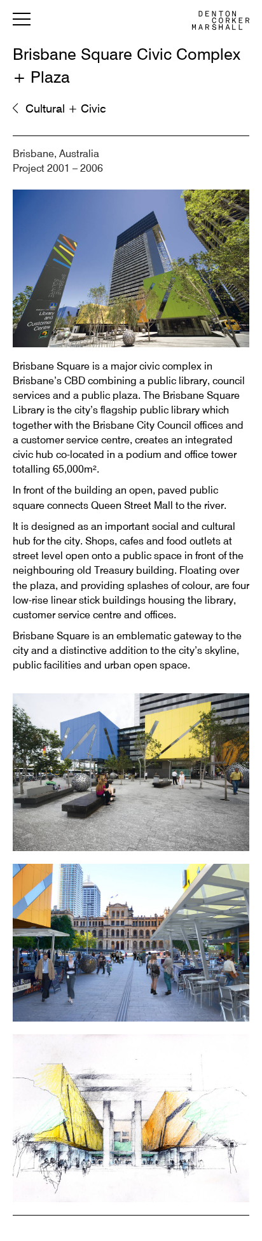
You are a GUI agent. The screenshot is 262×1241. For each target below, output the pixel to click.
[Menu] (21, 21)
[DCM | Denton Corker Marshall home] (220, 20)
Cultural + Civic (65, 109)
